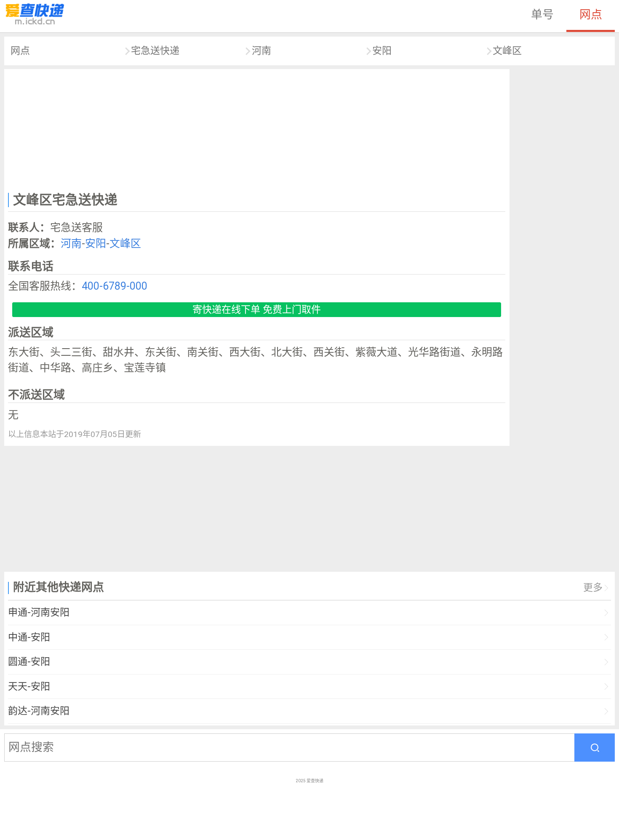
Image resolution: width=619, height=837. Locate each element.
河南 (261, 50)
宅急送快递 (155, 50)
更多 (593, 587)
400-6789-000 (114, 286)
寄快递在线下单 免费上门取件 (256, 309)
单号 (542, 14)
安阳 (382, 50)
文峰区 (507, 50)
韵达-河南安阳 (38, 711)
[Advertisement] (257, 129)
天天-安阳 (29, 686)
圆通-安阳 (29, 661)
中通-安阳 (29, 637)
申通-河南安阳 (38, 612)
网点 (590, 14)
